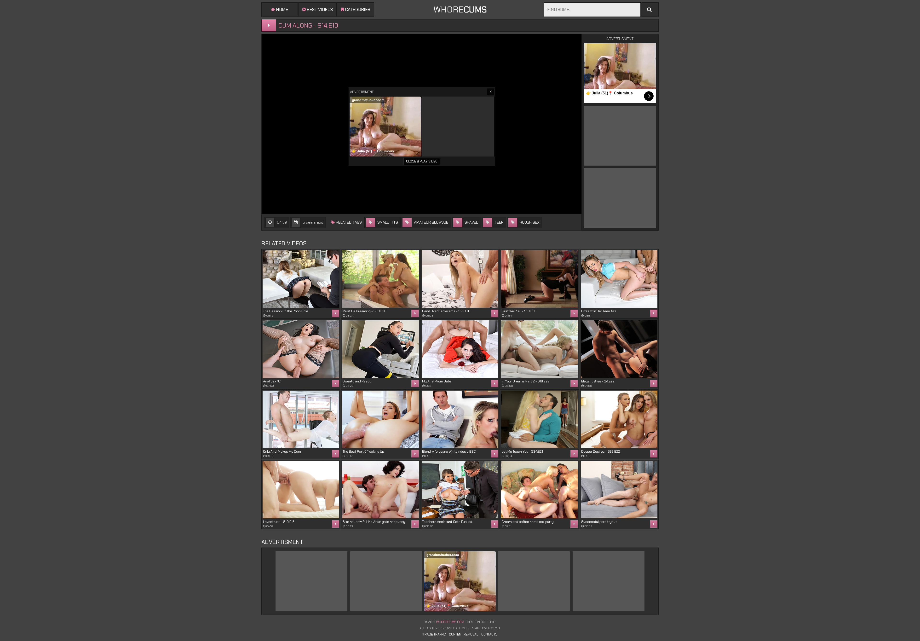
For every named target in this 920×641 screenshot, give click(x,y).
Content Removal (463, 634)
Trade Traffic (434, 634)
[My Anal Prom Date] (460, 349)
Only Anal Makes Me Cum (282, 451)
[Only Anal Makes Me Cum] (301, 419)
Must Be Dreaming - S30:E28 (364, 311)
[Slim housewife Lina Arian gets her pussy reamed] (380, 489)
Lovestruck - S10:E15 (278, 522)
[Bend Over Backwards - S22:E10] (460, 279)
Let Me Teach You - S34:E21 (522, 451)
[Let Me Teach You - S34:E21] (539, 419)
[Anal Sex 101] (301, 349)
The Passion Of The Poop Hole (285, 311)
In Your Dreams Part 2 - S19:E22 (525, 381)
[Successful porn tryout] (619, 489)
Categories (357, 9)
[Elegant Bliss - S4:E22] (619, 349)
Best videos (319, 9)
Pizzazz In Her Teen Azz (598, 311)
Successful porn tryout (599, 522)
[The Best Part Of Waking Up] (380, 419)
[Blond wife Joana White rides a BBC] (460, 419)
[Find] (649, 10)
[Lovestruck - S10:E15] (301, 489)
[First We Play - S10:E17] (539, 279)
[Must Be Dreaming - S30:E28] (380, 279)
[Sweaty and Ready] (380, 349)
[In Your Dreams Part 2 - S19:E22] (539, 349)
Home (281, 9)
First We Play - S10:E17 (518, 311)
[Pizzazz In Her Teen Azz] (619, 279)
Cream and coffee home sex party (528, 522)
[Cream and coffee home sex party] (539, 489)
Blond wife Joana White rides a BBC (449, 451)
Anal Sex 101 (272, 381)
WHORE (460, 9)
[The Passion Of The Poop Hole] (301, 279)
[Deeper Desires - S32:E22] (619, 419)
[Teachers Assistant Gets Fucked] (460, 489)
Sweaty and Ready (357, 381)
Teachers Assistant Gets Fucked (447, 522)
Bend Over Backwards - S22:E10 (446, 311)
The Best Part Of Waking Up (363, 451)
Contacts (489, 634)
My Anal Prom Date (436, 381)
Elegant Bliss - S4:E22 (598, 381)
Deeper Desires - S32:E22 (600, 451)
